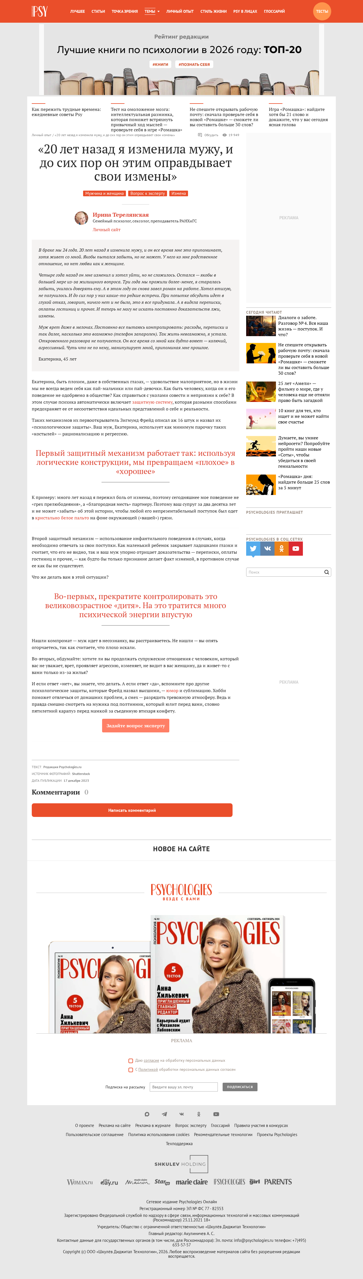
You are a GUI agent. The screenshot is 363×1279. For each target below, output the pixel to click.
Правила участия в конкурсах (261, 1125)
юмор (172, 690)
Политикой (148, 1069)
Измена (179, 193)
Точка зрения (125, 11)
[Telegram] (164, 1114)
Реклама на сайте (115, 1125)
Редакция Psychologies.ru (62, 767)
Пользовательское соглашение (95, 1134)
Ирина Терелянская (121, 214)
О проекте (84, 1125)
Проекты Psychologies (277, 1134)
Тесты (322, 11)
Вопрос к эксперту (147, 193)
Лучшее (77, 11)
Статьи (98, 11)
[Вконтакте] (181, 1114)
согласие (151, 1060)
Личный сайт (107, 229)
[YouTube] (216, 1114)
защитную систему (152, 402)
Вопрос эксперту (190, 1125)
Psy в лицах (245, 11)
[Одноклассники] (198, 1114)
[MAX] (147, 1114)
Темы (150, 11)
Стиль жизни (214, 11)
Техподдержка (179, 1143)
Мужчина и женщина (104, 193)
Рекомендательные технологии (223, 1134)
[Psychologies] (40, 11)
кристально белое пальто (62, 518)
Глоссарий (274, 11)
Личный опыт (180, 11)
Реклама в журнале (153, 1125)
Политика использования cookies (158, 1134)
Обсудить (211, 135)
